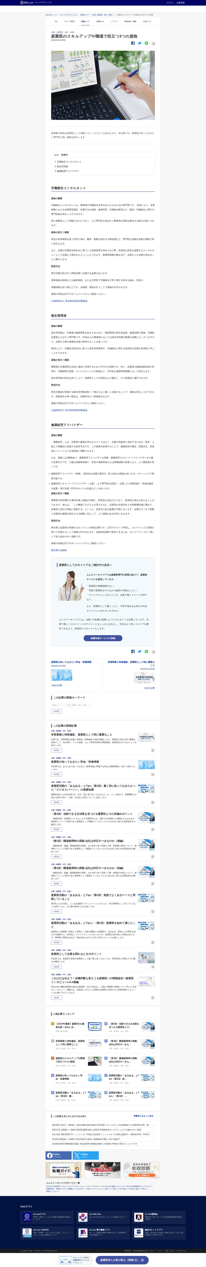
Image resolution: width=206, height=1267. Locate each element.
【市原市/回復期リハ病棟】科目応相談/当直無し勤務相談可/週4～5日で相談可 (85, 1139)
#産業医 (57, 711)
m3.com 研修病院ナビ (134, 1186)
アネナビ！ (148, 1186)
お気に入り (147, 21)
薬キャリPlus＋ (141, 1189)
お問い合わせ (170, 1251)
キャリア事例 (69, 21)
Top (56, 21)
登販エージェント (53, 1191)
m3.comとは (181, 1251)
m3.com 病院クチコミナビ (115, 1186)
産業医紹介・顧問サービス (56, 1189)
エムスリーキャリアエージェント (73, 1186)
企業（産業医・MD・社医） (103, 15)
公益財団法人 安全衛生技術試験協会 (69, 301)
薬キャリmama (129, 1189)
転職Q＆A (100, 21)
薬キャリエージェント (95, 1189)
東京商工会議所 (59, 550)
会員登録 (181, 3)
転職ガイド (84, 15)
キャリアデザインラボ (68, 15)
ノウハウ (114, 21)
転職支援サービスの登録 (103, 638)
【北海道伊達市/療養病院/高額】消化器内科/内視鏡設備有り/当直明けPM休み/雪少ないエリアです (94, 1144)
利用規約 (127, 1251)
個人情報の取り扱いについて (144, 1251)
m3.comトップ (51, 15)
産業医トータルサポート (77, 1189)
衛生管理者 (62, 166)
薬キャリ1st (117, 1189)
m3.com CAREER (53, 1186)
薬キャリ (108, 1189)
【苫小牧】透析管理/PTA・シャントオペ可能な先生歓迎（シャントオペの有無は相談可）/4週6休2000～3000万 (100, 1134)
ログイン (170, 3)
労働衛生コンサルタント (69, 162)
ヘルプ (159, 1251)
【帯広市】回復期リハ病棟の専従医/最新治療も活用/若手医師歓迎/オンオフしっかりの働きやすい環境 (96, 1130)
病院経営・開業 (130, 21)
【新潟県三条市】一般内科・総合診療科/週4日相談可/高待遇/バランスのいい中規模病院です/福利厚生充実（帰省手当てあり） (101, 1125)
